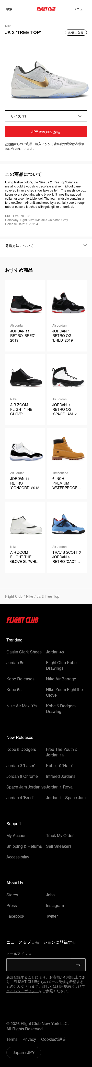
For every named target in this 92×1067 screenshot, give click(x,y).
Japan (9, 143)
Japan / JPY (24, 1052)
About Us (14, 883)
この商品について (23, 174)
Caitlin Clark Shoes (24, 652)
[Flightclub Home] (22, 621)
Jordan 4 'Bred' (19, 797)
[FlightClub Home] (46, 9)
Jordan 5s (15, 662)
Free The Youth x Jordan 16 (61, 752)
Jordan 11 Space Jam (66, 797)
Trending (14, 640)
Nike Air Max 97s (21, 706)
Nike (29, 596)
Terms (11, 1039)
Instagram (55, 905)
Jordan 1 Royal (60, 787)
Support (13, 823)
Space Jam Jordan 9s (26, 787)
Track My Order (60, 835)
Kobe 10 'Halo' (59, 765)
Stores (12, 895)
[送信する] (78, 964)
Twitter (52, 916)
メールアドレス (18, 953)
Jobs (50, 895)
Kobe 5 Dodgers (21, 749)
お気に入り (76, 32)
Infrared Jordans (60, 776)
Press (11, 905)
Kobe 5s (13, 689)
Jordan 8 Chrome (22, 776)
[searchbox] (17, 9)
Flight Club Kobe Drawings (61, 665)
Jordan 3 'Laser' (20, 765)
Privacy (29, 1039)
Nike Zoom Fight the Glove (64, 692)
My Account (17, 835)
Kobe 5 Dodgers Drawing (61, 708)
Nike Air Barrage (61, 679)
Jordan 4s (55, 652)
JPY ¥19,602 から (46, 131)
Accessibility (17, 857)
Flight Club (13, 596)
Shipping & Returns (24, 846)
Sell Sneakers (59, 846)
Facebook (15, 916)
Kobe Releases (20, 679)
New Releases (19, 737)
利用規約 (63, 986)
